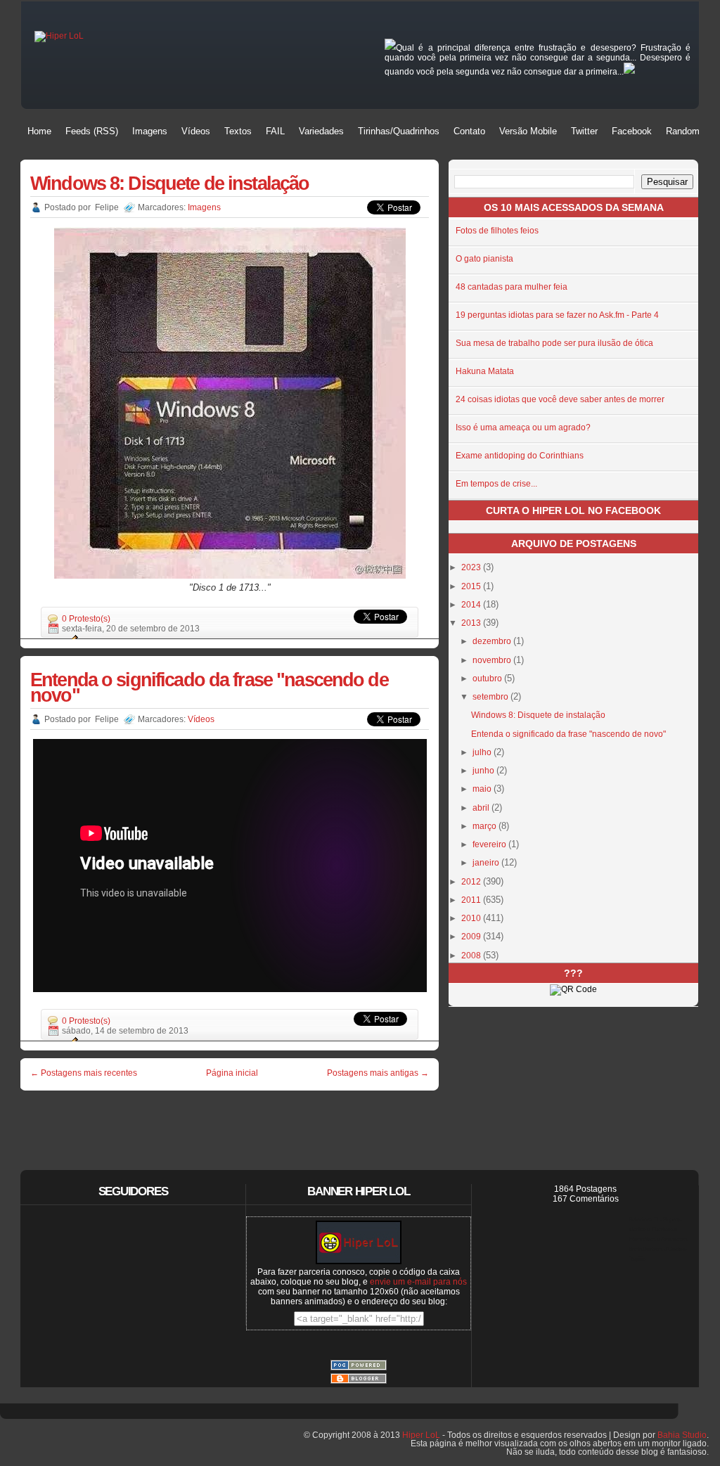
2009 (472, 936)
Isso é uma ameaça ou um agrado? (523, 427)
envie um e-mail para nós (418, 1282)
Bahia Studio (682, 1435)
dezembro (492, 641)
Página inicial (232, 1073)
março (485, 826)
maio (483, 789)
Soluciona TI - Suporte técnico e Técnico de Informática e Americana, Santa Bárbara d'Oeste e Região (658, 1239)
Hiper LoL (421, 1435)
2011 (472, 900)
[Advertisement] (229, 1121)
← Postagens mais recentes (83, 1073)
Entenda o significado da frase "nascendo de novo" (209, 687)
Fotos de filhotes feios (497, 231)
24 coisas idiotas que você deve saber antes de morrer (560, 399)
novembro (492, 660)
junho (484, 771)
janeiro (486, 863)
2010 (472, 918)
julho (483, 752)
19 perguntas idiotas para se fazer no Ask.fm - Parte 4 (557, 315)
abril (481, 808)
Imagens (204, 207)
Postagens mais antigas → (378, 1073)
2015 (472, 586)
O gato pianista (484, 259)
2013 (472, 623)
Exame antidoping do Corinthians (520, 456)
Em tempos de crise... (496, 484)
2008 (472, 955)
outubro (488, 678)
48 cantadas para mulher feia (511, 287)
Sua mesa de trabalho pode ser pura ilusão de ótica (554, 343)
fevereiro (490, 844)
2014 (472, 605)
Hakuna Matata (485, 371)
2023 (472, 567)
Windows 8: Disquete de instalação (169, 183)
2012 (472, 882)
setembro (491, 697)
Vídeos (201, 719)
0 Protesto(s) (86, 619)
